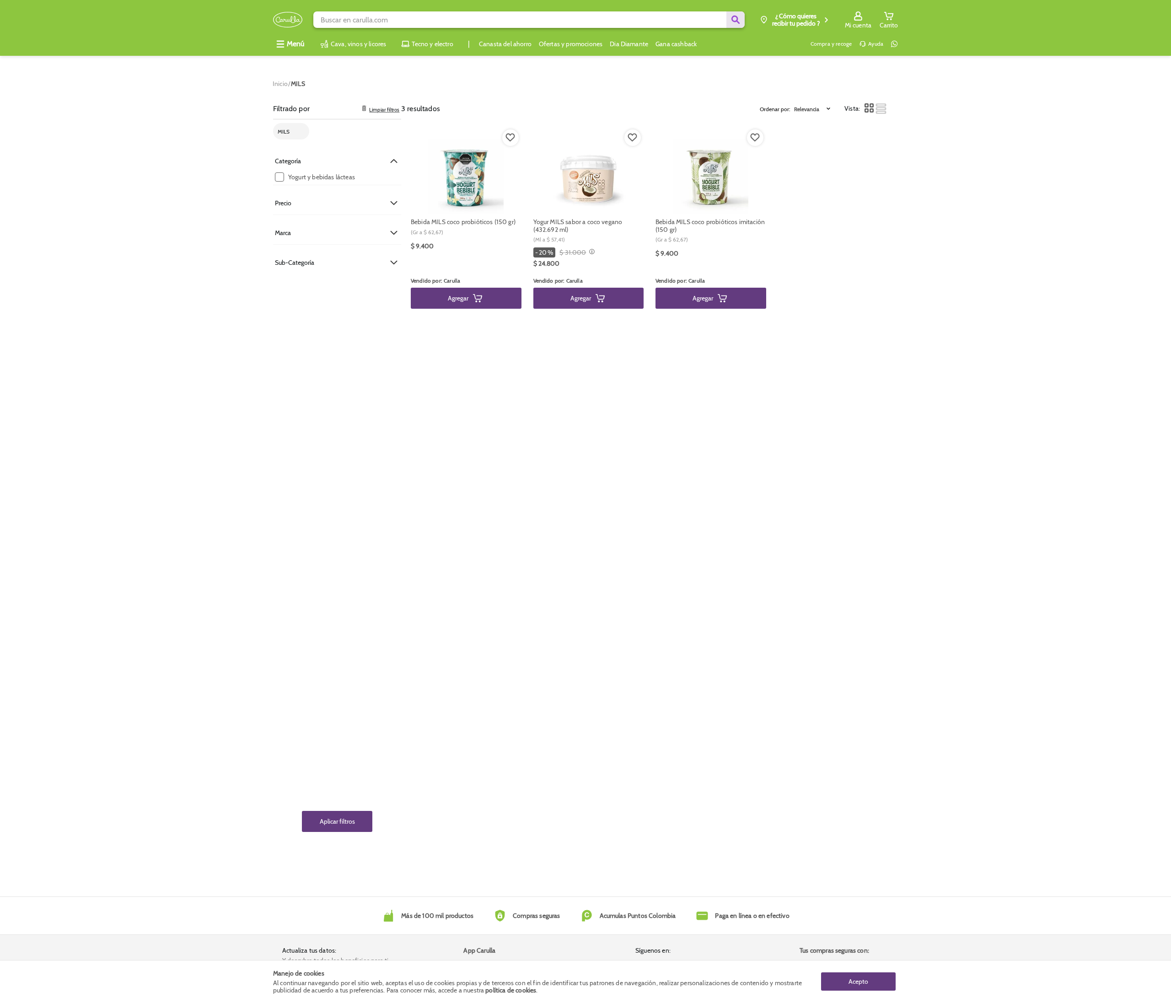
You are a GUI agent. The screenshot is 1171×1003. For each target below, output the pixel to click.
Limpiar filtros (384, 110)
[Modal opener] (590, 252)
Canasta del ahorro (505, 44)
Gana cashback (676, 44)
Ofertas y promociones (570, 44)
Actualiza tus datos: (309, 950)
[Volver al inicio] (287, 20)
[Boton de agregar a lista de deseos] (510, 137)
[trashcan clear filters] (364, 108)
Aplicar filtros (337, 821)
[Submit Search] (735, 19)
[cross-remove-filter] (300, 131)
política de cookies (510, 990)
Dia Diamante (629, 44)
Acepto (858, 981)
